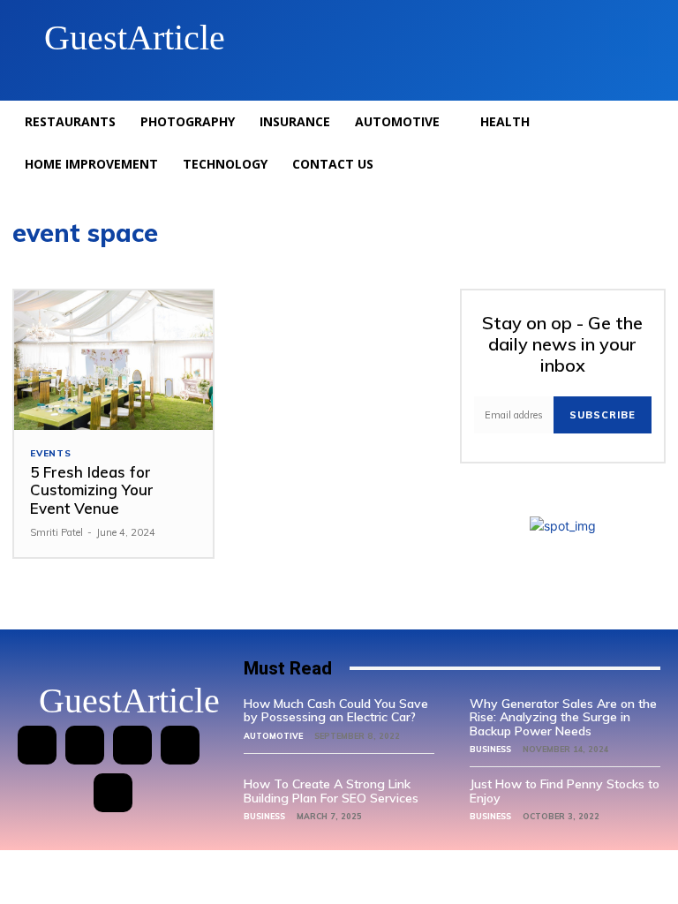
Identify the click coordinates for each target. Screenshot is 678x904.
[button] (628, 38)
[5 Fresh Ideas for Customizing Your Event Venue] (113, 360)
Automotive (273, 736)
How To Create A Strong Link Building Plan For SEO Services (331, 790)
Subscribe (602, 415)
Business (490, 749)
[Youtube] (113, 792)
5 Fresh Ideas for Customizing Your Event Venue (92, 490)
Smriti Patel (56, 532)
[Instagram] (84, 745)
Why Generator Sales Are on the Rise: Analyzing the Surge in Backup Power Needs (563, 717)
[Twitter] (180, 745)
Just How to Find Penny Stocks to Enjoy (564, 790)
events (51, 453)
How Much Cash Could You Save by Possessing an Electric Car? (336, 710)
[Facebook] (37, 745)
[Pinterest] (132, 745)
